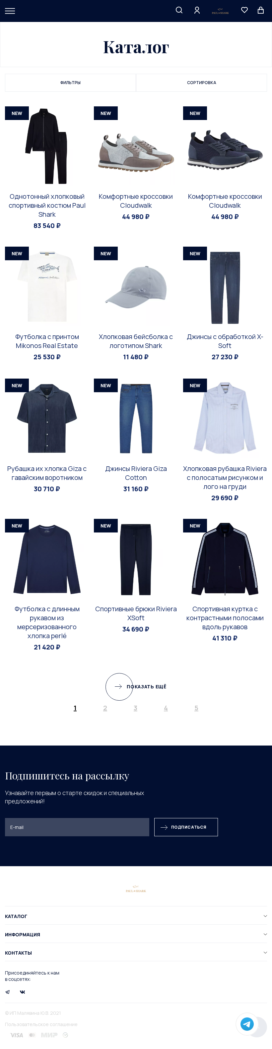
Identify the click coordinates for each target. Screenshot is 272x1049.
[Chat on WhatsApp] (247, 1024)
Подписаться (189, 827)
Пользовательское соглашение (41, 1024)
